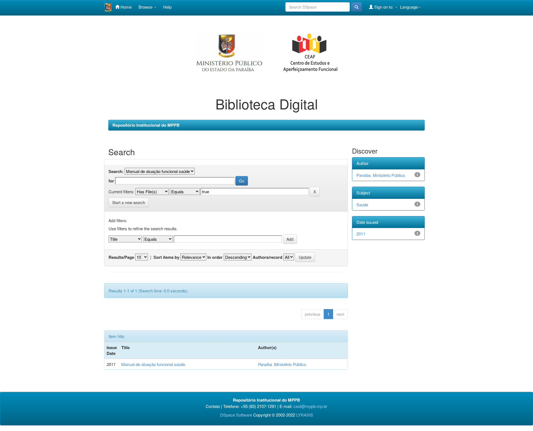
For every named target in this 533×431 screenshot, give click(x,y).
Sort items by (166, 257)
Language (409, 7)
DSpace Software (236, 415)
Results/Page (121, 257)
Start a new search (128, 202)
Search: (116, 171)
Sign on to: (383, 7)
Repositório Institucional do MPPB (146, 125)
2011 (360, 234)
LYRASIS (304, 415)
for (111, 181)
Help (167, 7)
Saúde (362, 204)
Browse (146, 7)
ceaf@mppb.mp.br (310, 406)
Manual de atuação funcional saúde (153, 364)
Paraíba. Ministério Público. (282, 364)
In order (215, 257)
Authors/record (267, 257)
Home (125, 7)
